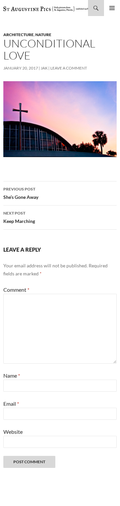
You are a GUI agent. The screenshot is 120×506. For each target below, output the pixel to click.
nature (43, 34)
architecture (18, 34)
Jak (44, 68)
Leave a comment (68, 68)
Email (11, 403)
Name (11, 375)
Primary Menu (112, 8)
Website (13, 431)
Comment (16, 289)
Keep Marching (19, 217)
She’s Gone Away (20, 193)
